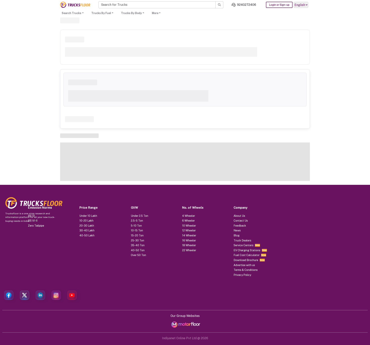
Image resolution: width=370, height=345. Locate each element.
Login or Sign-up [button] (279, 4)
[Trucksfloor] (75, 5)
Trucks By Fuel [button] (101, 13)
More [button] (155, 13)
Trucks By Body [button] (131, 13)
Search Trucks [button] (71, 13)
